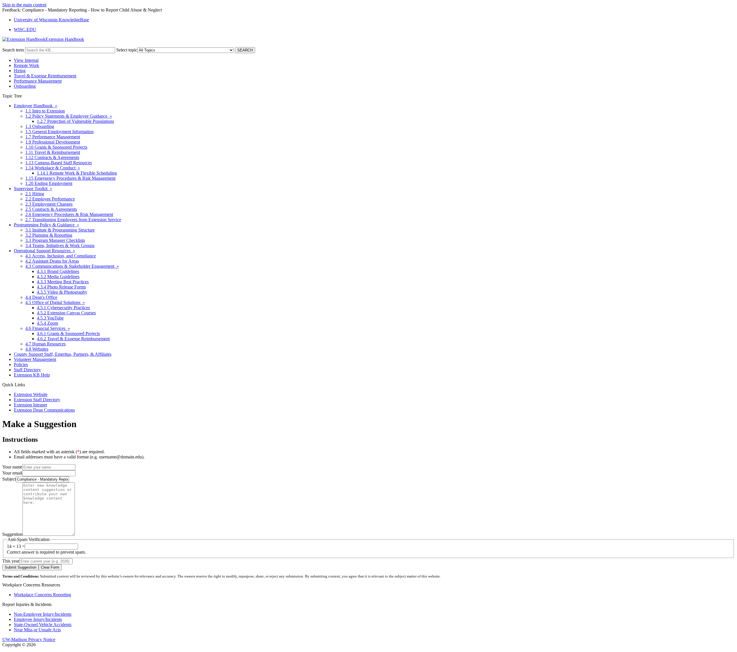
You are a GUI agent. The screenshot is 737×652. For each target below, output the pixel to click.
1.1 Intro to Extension (45, 110)
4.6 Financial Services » (47, 328)
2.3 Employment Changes (49, 204)
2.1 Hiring (34, 193)
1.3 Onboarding (39, 126)
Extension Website (31, 394)
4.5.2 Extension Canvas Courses (66, 312)
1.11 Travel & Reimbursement (52, 152)
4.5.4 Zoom (47, 323)
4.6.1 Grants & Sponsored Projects (68, 333)
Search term (13, 49)
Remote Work (26, 65)
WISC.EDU (25, 29)
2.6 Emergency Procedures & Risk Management (69, 214)
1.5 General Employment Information (59, 131)
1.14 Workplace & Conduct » (52, 167)
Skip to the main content (24, 4)
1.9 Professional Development (52, 141)
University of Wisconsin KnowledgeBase (51, 19)
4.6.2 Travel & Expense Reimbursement (73, 338)
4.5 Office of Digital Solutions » (55, 302)
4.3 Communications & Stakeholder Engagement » (72, 266)
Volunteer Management (35, 359)
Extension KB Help (32, 374)
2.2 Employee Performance (50, 198)
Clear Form (50, 567)
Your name (12, 466)
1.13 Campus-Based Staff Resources (58, 162)
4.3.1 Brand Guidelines (58, 271)
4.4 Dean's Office (41, 297)
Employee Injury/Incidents (38, 619)
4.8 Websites (36, 349)
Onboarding (25, 86)
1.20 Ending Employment (48, 183)
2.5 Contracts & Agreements (51, 209)
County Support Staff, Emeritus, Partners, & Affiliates (62, 354)
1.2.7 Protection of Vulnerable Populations (75, 121)
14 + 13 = (16, 546)
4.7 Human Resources (45, 343)
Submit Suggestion (20, 567)
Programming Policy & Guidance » (46, 224)
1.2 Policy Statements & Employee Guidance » (68, 116)
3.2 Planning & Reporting (48, 235)
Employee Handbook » (35, 105)
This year (10, 561)
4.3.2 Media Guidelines (58, 276)
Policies (21, 364)
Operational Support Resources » (44, 250)
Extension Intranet (30, 404)
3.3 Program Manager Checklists (55, 240)
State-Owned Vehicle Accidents (42, 624)
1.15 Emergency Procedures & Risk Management (70, 178)
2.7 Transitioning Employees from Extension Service (73, 219)
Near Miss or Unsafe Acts (37, 629)
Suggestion (12, 534)
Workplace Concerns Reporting (42, 594)
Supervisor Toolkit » (33, 188)
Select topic (126, 49)
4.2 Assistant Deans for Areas (52, 261)
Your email (12, 473)
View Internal (26, 60)
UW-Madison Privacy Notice (28, 639)
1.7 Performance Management (52, 136)
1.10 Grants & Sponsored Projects (56, 147)
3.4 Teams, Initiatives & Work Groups (59, 245)
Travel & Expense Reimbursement (45, 75)
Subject (9, 479)
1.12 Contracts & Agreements (52, 157)
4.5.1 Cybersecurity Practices (63, 307)
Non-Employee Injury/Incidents (42, 614)
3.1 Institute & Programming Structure (60, 229)
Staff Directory (27, 369)
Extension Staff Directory (37, 399)
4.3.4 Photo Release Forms (61, 286)
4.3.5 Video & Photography (62, 292)
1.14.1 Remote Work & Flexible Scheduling (77, 173)
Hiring (20, 70)
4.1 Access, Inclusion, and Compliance (60, 255)
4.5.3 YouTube (50, 318)
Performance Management (38, 81)
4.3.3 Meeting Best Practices (63, 281)
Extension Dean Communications (44, 410)
